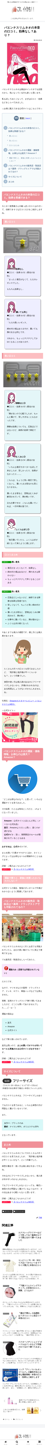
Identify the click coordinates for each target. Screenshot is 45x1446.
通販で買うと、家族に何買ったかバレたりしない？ (25, 159)
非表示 (28, 118)
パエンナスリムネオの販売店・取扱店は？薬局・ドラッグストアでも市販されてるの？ (24, 169)
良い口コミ (13, 141)
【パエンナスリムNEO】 (23, 869)
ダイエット (8, 1211)
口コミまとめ (14, 145)
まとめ (11, 182)
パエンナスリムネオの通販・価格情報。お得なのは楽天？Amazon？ (23, 151)
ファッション (20, 1211)
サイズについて (15, 177)
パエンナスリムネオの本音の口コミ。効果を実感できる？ (24, 129)
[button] (40, 690)
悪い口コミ (13, 136)
